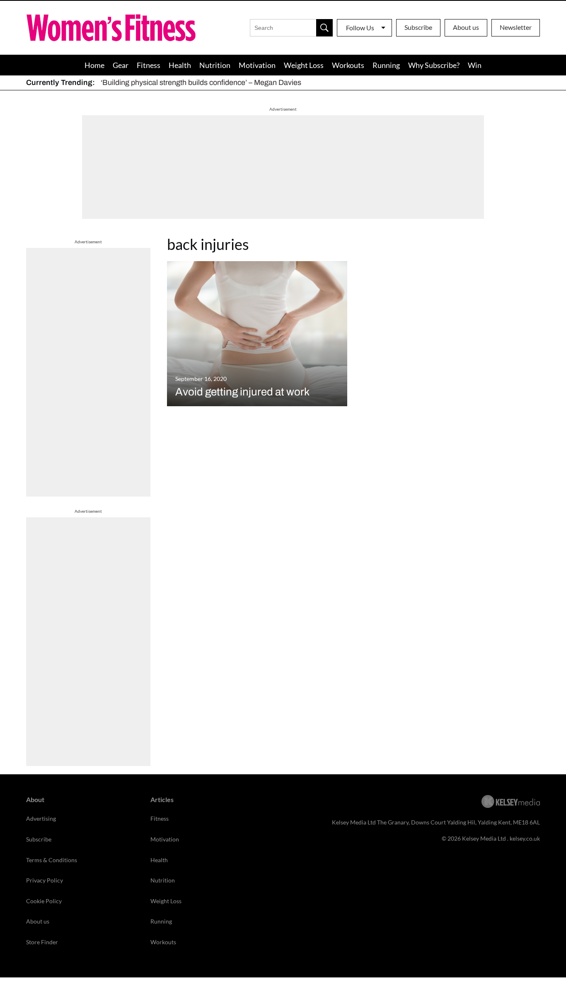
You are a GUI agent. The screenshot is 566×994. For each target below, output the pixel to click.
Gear (120, 65)
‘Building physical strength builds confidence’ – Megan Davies (201, 82)
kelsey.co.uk (525, 838)
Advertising (41, 818)
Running (386, 65)
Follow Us (360, 28)
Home (94, 65)
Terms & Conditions (51, 859)
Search (324, 27)
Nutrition (214, 65)
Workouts (348, 65)
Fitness (148, 65)
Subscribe (418, 27)
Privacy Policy (44, 880)
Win (474, 65)
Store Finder (42, 942)
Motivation (257, 65)
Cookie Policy (44, 900)
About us (466, 27)
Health (180, 65)
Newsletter (516, 27)
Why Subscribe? (434, 65)
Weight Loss (304, 65)
